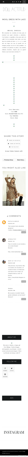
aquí (16, 41)
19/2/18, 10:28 (11, 263)
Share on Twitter (15, 143)
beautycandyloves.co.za (19, 230)
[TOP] (26, 454)
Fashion (12, 151)
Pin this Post (15, 147)
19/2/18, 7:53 (11, 241)
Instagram (5, 376)
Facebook (5, 370)
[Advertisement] (11, 412)
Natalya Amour (13, 221)
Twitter (11, 370)
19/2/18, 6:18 (11, 223)
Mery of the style (14, 261)
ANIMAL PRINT (8, 202)
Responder (24, 232)
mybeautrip (12, 239)
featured (16, 151)
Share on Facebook (14, 140)
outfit (21, 151)
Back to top (21, 455)
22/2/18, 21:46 (11, 290)
